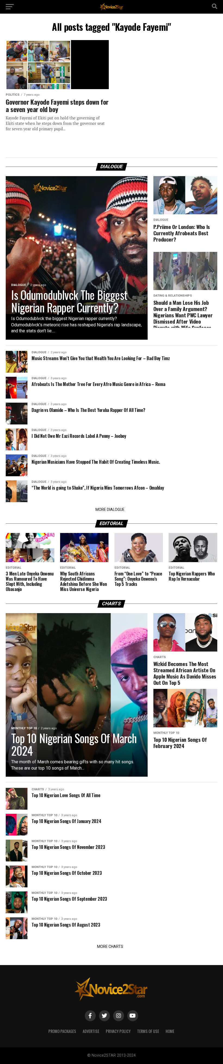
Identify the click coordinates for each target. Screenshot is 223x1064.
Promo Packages (62, 1031)
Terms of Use (148, 1031)
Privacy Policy (118, 1031)
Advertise (91, 1031)
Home (170, 1031)
